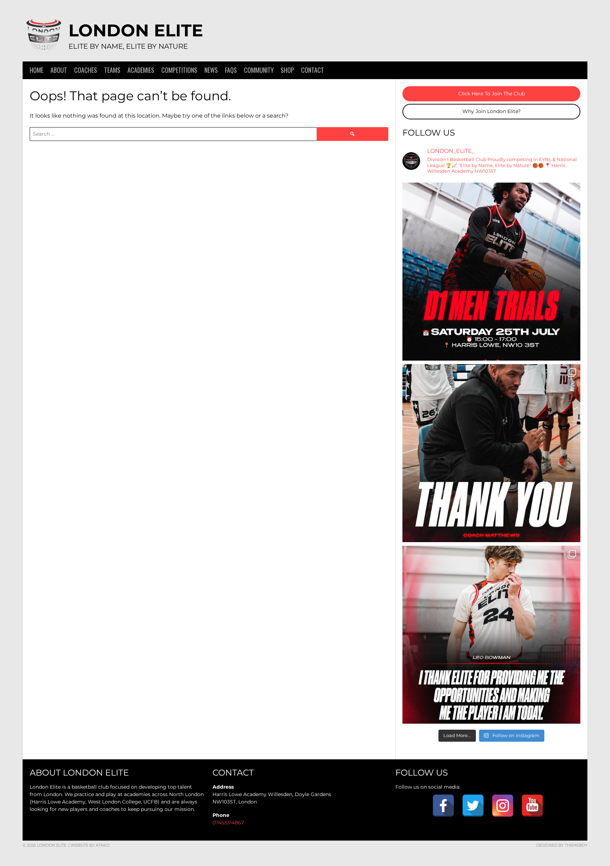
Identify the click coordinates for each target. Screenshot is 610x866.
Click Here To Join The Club (491, 93)
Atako (102, 845)
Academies (140, 70)
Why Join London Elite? (491, 111)
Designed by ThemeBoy (561, 845)
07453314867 (228, 822)
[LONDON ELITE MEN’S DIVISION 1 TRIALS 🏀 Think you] (491, 272)
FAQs (231, 70)
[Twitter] (473, 805)
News (211, 70)
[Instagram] (502, 805)
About (58, 70)
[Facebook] (443, 805)
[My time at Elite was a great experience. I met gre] (491, 635)
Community (259, 70)
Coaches (85, 70)
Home (36, 70)
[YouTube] (532, 805)
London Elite (135, 30)
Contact (312, 70)
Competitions (179, 70)
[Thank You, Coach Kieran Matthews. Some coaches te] (491, 453)
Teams (112, 70)
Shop (287, 70)
